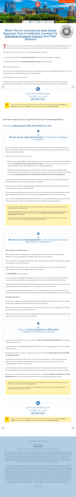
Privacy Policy (38, 486)
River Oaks (55, 457)
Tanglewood (64, 459)
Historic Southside (59, 454)
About (42, 21)
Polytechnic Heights (24, 457)
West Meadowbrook (54, 460)
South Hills (42, 459)
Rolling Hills (8, 459)
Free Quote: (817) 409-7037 (67, 1)
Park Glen (68, 456)
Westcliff (62, 460)
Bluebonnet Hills (42, 452)
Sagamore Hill (29, 459)
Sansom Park (36, 459)
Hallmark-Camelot (12, 454)
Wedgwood (46, 460)
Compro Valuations (38, 10)
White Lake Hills (31, 462)
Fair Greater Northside (57, 453)
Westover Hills (68, 460)
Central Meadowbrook (59, 452)
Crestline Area (19, 453)
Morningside (38, 456)
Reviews (50, 21)
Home (26, 21)
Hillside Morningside (49, 454)
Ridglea (32, 457)
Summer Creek (49, 459)
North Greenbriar (46, 456)
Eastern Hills (41, 453)
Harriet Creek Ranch (27, 454)
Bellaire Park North (25, 452)
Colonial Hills (68, 452)
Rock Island (67, 457)
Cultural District (27, 453)
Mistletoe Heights (30, 456)
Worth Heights (55, 462)
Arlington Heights (16, 452)
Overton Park (54, 456)
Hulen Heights (67, 454)
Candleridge (50, 452)
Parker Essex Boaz (14, 457)
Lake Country (8, 456)
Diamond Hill (34, 453)
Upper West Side (38, 460)
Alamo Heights (7, 452)
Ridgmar (50, 457)
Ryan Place (22, 459)
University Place (22, 460)
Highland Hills (40, 454)
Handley (19, 454)
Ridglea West (44, 457)
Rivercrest (61, 457)
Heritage (35, 454)
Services (34, 21)
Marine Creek (22, 456)
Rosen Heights (15, 459)
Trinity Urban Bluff (13, 460)
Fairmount (65, 453)
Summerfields (57, 459)
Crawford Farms (11, 453)
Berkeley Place (34, 452)
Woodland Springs (46, 462)
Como (5, 453)
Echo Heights (48, 453)
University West (30, 460)
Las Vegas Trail (15, 456)
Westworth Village (22, 462)
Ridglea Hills (37, 457)
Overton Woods (61, 456)
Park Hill (7, 457)
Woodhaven (39, 462)
